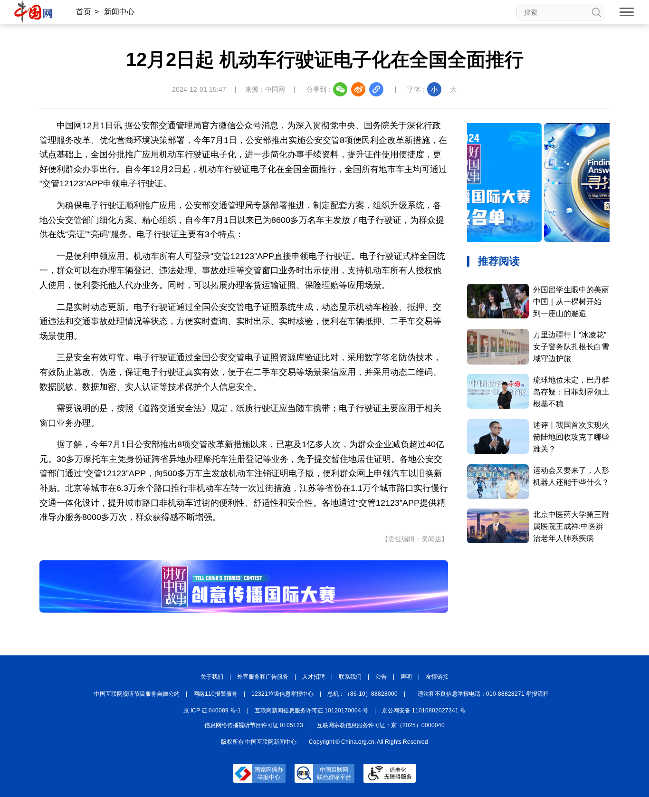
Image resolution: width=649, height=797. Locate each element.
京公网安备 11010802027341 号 (424, 710)
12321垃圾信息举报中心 (282, 694)
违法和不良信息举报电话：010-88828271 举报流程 (483, 694)
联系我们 (350, 676)
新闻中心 (119, 12)
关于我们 (211, 676)
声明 (406, 676)
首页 (83, 12)
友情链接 (437, 676)
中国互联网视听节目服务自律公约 (137, 694)
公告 (381, 676)
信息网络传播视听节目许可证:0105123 (253, 725)
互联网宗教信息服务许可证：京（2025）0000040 (381, 725)
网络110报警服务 (215, 694)
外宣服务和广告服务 (262, 676)
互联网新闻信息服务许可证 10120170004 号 (311, 710)
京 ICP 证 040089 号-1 (212, 710)
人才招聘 (313, 676)
